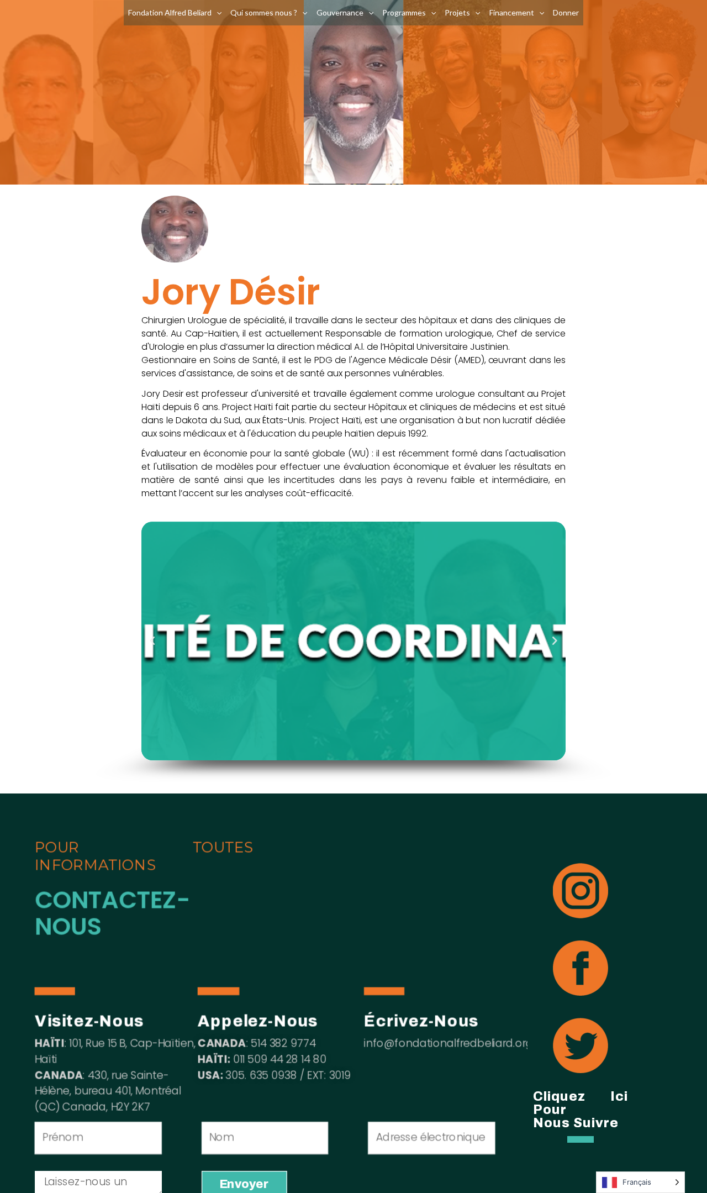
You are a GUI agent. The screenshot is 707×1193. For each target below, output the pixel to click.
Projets (457, 12)
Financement (511, 12)
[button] (152, 641)
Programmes (404, 12)
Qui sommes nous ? (263, 12)
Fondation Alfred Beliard (170, 12)
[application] (216, 12)
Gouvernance (339, 12)
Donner (566, 12)
